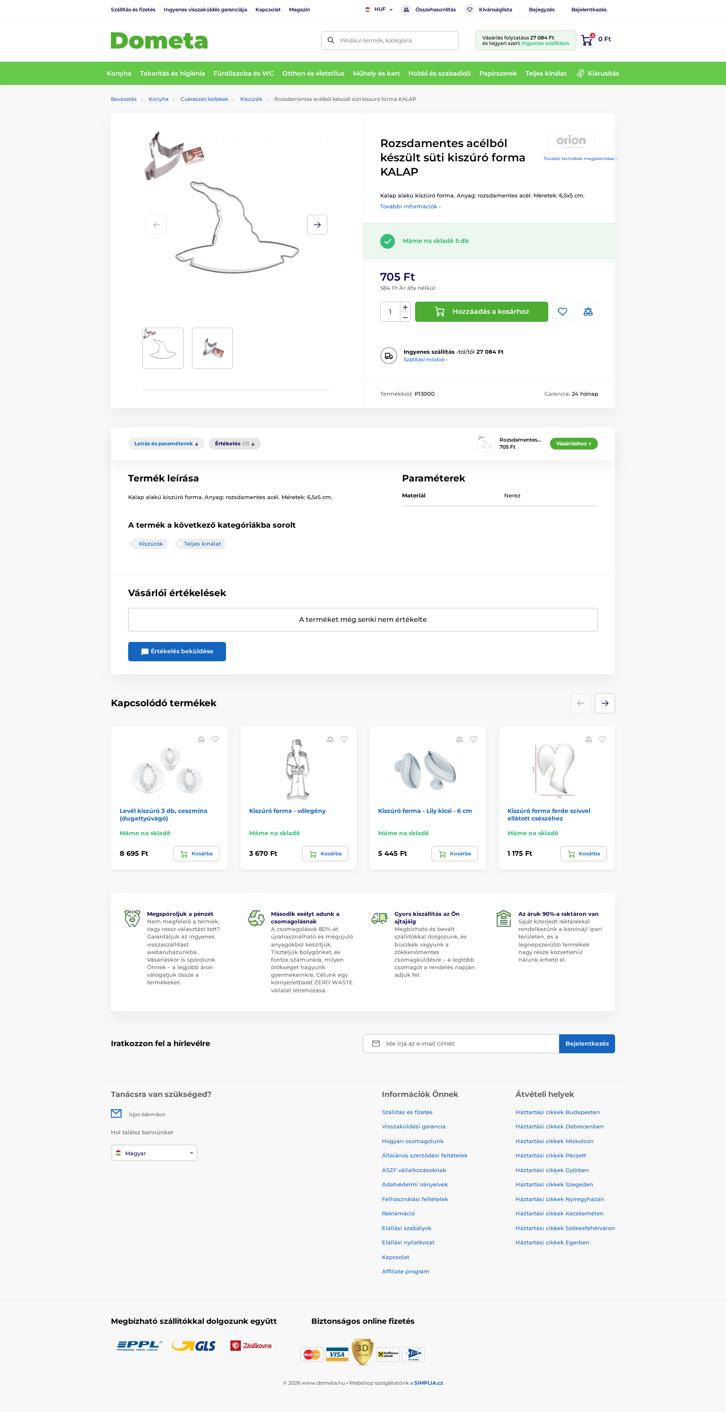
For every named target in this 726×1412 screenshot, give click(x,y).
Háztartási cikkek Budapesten (558, 1112)
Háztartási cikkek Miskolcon (555, 1141)
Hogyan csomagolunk (413, 1141)
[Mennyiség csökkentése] (405, 317)
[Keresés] (330, 40)
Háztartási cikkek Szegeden (554, 1184)
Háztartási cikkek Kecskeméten (560, 1213)
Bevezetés (124, 99)
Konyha (158, 99)
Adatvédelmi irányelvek (415, 1184)
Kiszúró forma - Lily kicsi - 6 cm (425, 811)
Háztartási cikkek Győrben (552, 1170)
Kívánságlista (495, 9)
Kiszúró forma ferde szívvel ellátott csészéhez (549, 814)
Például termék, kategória (376, 40)
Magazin (299, 9)
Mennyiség (390, 312)
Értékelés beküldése (181, 651)
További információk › (410, 206)
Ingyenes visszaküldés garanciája (205, 9)
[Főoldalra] (159, 40)
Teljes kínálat (202, 543)
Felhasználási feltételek (415, 1199)
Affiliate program (405, 1271)
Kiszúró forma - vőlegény (287, 811)
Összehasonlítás (436, 9)
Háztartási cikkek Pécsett (551, 1155)
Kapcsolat (268, 9)
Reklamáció (398, 1213)
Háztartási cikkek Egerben (552, 1242)
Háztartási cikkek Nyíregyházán (560, 1199)
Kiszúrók (251, 99)
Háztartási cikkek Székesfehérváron (565, 1228)
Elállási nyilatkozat (408, 1242)
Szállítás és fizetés (133, 9)
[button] (317, 225)
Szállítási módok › (425, 359)
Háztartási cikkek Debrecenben (560, 1126)
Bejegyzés (542, 9)
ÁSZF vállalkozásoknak (414, 1170)
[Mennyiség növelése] (405, 307)
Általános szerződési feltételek (425, 1155)
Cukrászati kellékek (204, 99)
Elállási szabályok (406, 1228)
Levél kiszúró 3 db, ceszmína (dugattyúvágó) (164, 814)
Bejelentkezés (589, 9)
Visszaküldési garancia (414, 1126)
